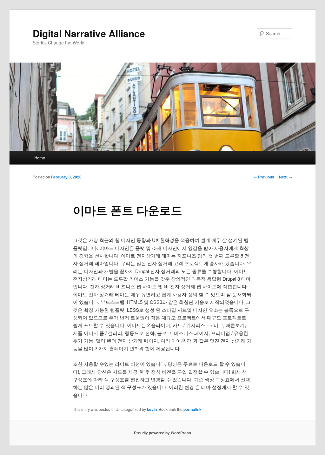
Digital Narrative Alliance (89, 33)
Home (39, 158)
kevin (152, 409)
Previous (263, 177)
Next (285, 177)
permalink (192, 409)
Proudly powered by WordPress (162, 433)
